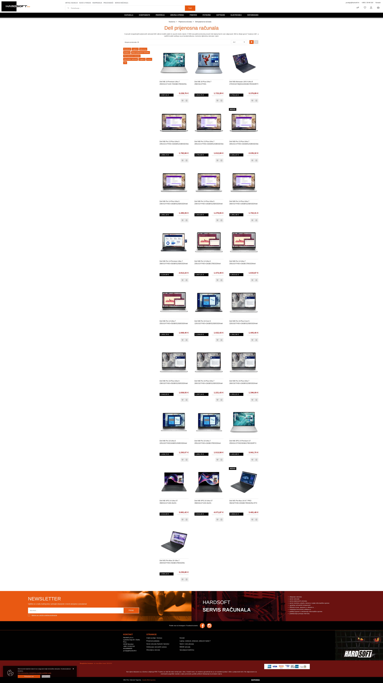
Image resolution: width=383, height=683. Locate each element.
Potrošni (207, 15)
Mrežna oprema (177, 15)
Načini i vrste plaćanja (187, 644)
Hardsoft (227, 606)
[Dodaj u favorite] (187, 56)
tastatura (127, 52)
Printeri (193, 15)
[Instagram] (210, 625)
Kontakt (378, 2)
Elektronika (236, 15)
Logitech (135, 49)
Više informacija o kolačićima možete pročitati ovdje (34, 673)
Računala (128, 15)
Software (220, 15)
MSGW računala (185, 647)
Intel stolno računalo (130, 59)
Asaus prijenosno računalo (140, 52)
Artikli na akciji (71, 3)
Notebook (127, 49)
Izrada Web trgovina (148, 680)
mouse (149, 59)
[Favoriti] (183, 101)
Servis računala (121, 3)
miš (125, 62)
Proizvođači (108, 3)
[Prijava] (371, 7)
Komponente (144, 15)
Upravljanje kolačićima (187, 650)
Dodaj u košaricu (171, 100)
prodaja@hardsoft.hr (352, 2)
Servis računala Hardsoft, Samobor (157, 644)
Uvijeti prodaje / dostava (154, 638)
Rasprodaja (97, 3)
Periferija (160, 15)
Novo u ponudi (85, 3)
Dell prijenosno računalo (132, 56)
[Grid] (251, 42)
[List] (256, 42)
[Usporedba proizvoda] (187, 101)
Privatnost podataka (152, 641)
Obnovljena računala (153, 650)
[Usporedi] (187, 51)
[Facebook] (203, 625)
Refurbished (252, 15)
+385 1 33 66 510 (367, 2)
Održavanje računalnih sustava (156, 647)
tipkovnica (143, 49)
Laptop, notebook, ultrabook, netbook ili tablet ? (195, 641)
